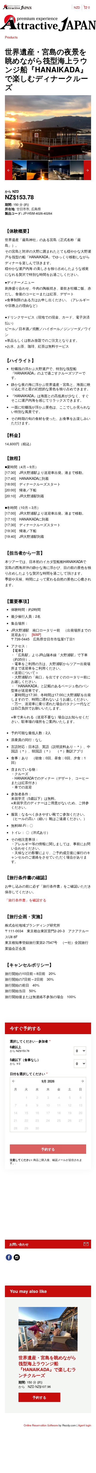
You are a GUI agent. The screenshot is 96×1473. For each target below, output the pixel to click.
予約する (39, 1397)
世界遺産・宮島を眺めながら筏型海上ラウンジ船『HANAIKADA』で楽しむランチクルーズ (47, 1366)
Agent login (84, 1425)
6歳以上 (19, 1049)
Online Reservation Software (41, 1425)
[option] (16, 170)
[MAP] (36, 634)
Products (11, 37)
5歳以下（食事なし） (25, 1061)
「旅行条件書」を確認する (25, 899)
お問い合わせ (19, 1244)
